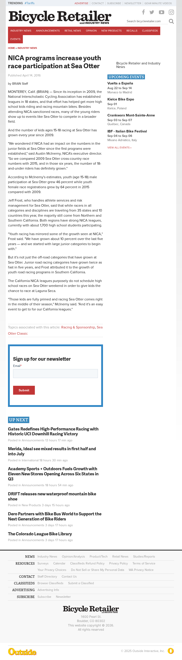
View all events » (119, 147)
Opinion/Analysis (73, 556)
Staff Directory (47, 576)
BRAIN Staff (20, 84)
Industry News (20, 30)
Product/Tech (99, 556)
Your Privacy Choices (52, 570)
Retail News (73, 30)
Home (11, 48)
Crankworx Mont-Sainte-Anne (131, 115)
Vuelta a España (120, 83)
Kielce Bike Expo (120, 99)
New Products (111, 30)
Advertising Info (48, 590)
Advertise (81, 3)
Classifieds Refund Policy (87, 563)
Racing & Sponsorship (78, 327)
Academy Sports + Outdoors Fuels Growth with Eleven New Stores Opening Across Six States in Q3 (53, 474)
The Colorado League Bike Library (40, 534)
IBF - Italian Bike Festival (127, 131)
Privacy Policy (118, 563)
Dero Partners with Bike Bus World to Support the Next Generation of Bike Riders (54, 516)
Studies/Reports (144, 556)
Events (15, 39)
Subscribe (114, 3)
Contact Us (69, 576)
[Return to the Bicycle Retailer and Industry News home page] (60, 23)
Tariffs (30, 3)
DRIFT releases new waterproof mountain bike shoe (52, 496)
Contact (98, 3)
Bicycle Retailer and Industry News (138, 65)
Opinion (91, 30)
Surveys (43, 563)
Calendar (59, 563)
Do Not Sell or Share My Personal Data (97, 570)
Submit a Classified (81, 583)
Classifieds (150, 30)
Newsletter (133, 3)
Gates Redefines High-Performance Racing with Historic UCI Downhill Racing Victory (53, 431)
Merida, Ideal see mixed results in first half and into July (52, 451)
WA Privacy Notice (141, 570)
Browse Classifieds (50, 583)
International (30, 460)
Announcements (48, 30)
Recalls (132, 30)
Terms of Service (144, 563)
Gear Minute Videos (158, 3)
